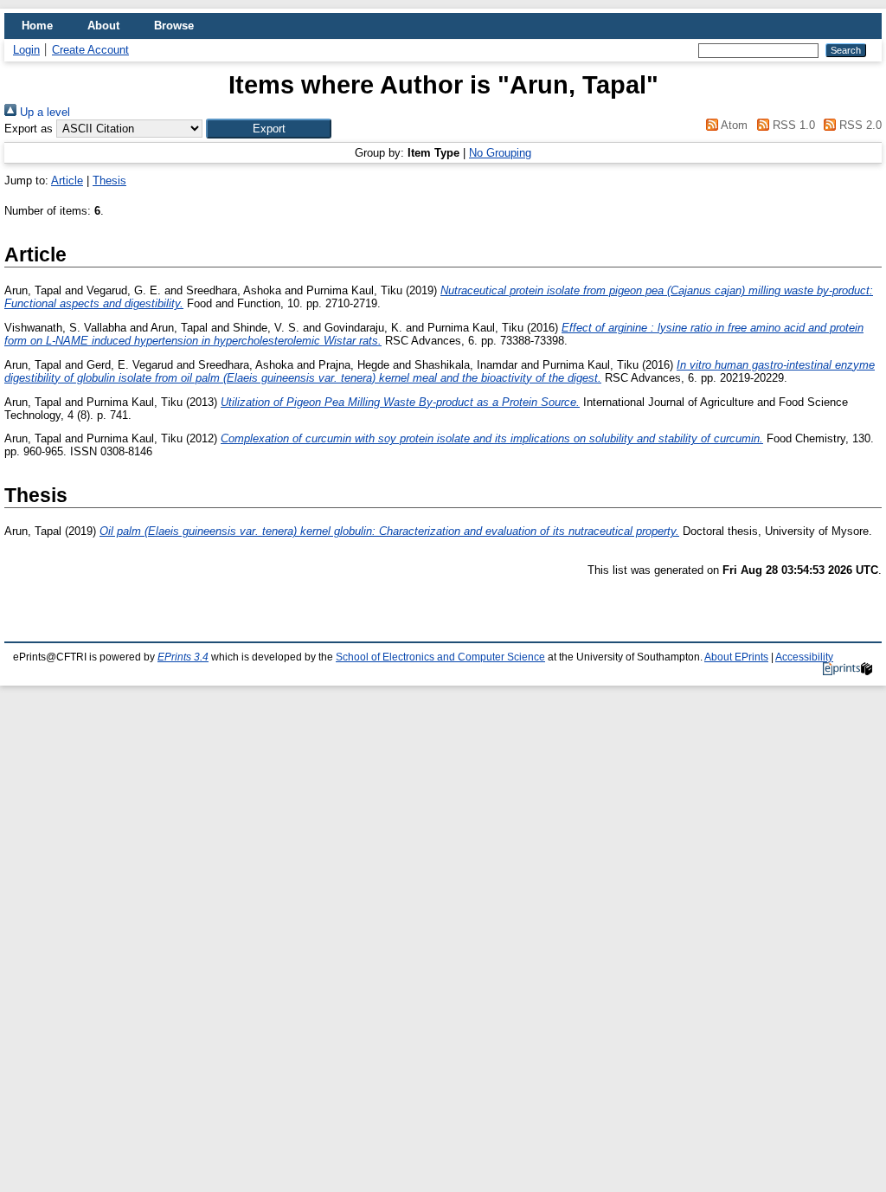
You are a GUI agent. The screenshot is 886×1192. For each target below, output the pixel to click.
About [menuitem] (103, 25)
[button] (268, 129)
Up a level (43, 112)
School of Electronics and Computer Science (440, 657)
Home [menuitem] (37, 25)
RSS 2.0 (859, 125)
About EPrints (736, 657)
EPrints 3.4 (183, 657)
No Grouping (500, 152)
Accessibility (804, 657)
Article (67, 180)
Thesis (109, 180)
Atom (733, 125)
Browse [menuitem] (174, 25)
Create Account (90, 49)
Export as (28, 128)
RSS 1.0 (791, 125)
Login (26, 49)
